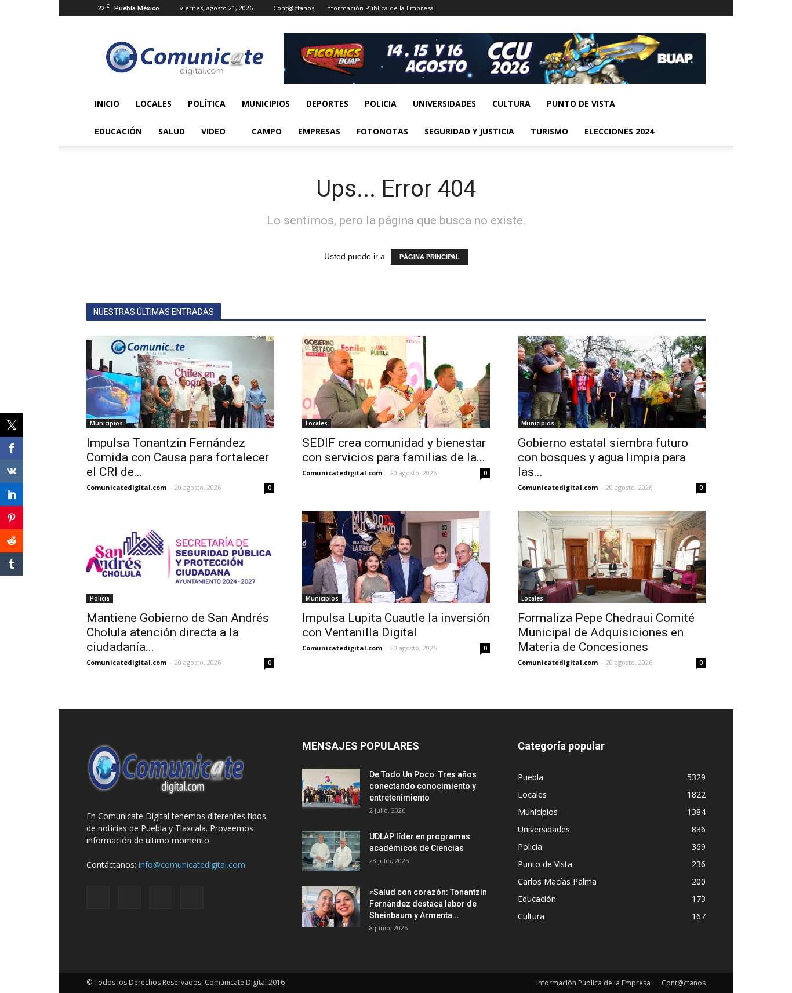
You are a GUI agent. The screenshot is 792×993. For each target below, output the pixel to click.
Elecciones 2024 (619, 131)
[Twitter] (677, 8)
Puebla (530, 777)
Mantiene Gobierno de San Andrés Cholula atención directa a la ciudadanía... (177, 632)
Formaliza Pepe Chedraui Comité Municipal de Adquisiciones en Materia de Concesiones (606, 632)
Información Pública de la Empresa (379, 7)
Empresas (319, 131)
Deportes (327, 103)
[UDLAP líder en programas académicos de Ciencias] (331, 851)
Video (213, 131)
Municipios (266, 103)
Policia (381, 103)
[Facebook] (639, 8)
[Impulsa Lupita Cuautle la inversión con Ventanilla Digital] (396, 557)
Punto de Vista (581, 103)
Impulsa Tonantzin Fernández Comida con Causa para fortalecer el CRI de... (177, 457)
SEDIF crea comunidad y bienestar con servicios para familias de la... (394, 450)
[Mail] (658, 8)
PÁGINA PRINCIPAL (429, 256)
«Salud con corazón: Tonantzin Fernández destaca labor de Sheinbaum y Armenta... (428, 903)
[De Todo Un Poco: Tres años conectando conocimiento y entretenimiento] (331, 789)
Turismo (549, 131)
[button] (692, 118)
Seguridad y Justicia (469, 131)
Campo (267, 131)
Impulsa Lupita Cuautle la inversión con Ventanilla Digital (396, 625)
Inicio (107, 103)
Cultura (511, 103)
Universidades (444, 103)
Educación (118, 131)
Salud (171, 131)
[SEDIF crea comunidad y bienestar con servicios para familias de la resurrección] (396, 382)
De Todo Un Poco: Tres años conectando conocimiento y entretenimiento (423, 786)
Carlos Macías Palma (557, 881)
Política (207, 103)
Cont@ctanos (293, 7)
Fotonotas (382, 131)
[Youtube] (697, 8)
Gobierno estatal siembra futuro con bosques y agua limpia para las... (603, 457)
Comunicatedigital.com (126, 487)
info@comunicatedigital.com (192, 864)
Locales (154, 103)
